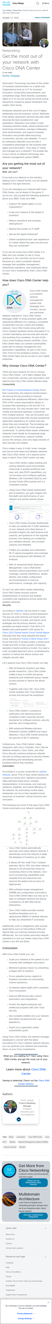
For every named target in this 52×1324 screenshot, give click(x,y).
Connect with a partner (14, 1248)
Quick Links (11, 1228)
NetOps (12, 1142)
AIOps (11, 1137)
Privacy (8, 1276)
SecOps (22, 1147)
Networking (17, 10)
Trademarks (10, 1290)
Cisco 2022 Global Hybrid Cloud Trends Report (25, 633)
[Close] (48, 1302)
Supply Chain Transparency (16, 1295)
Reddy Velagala (11, 76)
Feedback (9, 1263)
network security (10, 1147)
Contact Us (10, 1239)
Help (7, 1267)
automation (21, 1137)
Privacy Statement (24, 1313)
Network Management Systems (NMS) (33, 1142)
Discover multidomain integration (33, 1216)
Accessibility (10, 1285)
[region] (26, 1311)
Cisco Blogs (18, 3)
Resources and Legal (15, 1256)
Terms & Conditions (13, 1272)
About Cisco (10, 1234)
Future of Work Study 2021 (35, 639)
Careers (9, 1243)
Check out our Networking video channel (33, 1182)
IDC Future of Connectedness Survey (20, 390)
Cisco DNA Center (35, 1137)
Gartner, (20, 611)
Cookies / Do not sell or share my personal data (24, 1281)
